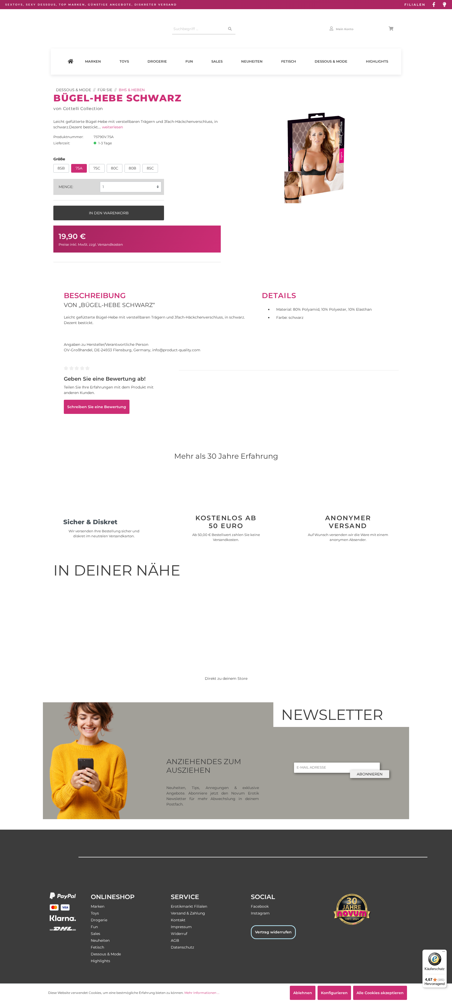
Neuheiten (252, 61)
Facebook (260, 906)
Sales (217, 61)
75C (96, 168)
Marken (93, 61)
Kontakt (178, 920)
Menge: (66, 186)
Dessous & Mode (331, 61)
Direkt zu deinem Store (226, 678)
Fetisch (288, 61)
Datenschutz (182, 947)
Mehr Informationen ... (201, 993)
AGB (175, 940)
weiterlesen (112, 127)
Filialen (415, 5)
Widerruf (179, 933)
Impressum (181, 926)
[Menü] (443, 953)
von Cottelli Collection (78, 108)
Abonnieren (369, 774)
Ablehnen (302, 992)
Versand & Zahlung (188, 913)
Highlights (377, 61)
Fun (189, 61)
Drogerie (157, 61)
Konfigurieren (334, 992)
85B (61, 168)
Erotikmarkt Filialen (189, 906)
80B (132, 168)
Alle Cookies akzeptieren (380, 992)
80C (114, 168)
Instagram (260, 913)
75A (79, 168)
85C (150, 168)
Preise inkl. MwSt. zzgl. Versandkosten (91, 245)
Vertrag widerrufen (273, 932)
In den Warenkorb (109, 213)
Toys (124, 61)
